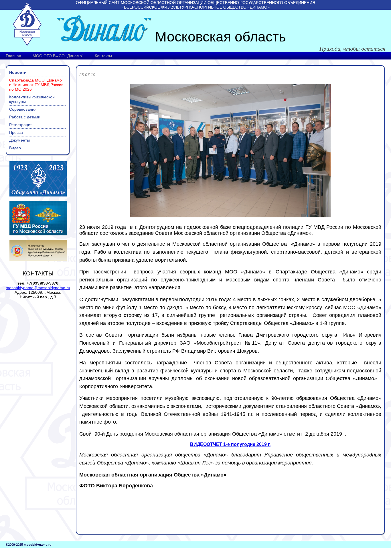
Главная (13, 55)
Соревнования (23, 109)
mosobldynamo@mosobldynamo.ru (38, 287)
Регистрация (21, 124)
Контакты (103, 55)
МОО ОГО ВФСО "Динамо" (58, 55)
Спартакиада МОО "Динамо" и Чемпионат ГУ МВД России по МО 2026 (36, 85)
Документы (19, 140)
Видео (15, 148)
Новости (18, 72)
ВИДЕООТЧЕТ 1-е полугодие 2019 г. (230, 444)
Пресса (16, 132)
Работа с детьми (24, 117)
